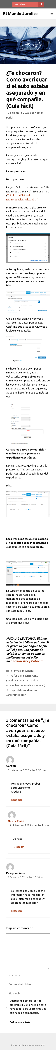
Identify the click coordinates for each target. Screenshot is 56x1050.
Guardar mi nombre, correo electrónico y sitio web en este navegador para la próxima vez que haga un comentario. (28, 1006)
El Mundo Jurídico (20, 13)
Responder (16, 800)
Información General (22, 670)
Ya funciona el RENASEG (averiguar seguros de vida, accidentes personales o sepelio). (26, 680)
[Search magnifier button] (41, 4)
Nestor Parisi (16, 821)
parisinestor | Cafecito (26, 661)
